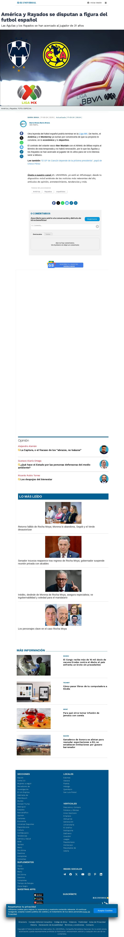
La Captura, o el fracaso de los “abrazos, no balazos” (50, 450)
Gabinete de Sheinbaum (22, 796)
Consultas (21, 859)
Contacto (90, 925)
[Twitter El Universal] (76, 874)
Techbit (20, 844)
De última (21, 850)
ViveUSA (67, 836)
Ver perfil (33, 125)
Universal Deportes (25, 824)
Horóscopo (68, 845)
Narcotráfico (22, 813)
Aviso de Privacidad (97, 922)
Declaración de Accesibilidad (51, 925)
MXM (19, 842)
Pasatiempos (69, 842)
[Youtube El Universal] (83, 874)
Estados (20, 810)
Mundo (20, 801)
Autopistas (22, 856)
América (36, 191)
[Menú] (105, 3)
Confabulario (22, 833)
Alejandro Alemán (27, 446)
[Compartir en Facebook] (21, 133)
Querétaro (67, 789)
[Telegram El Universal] (64, 874)
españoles (60, 191)
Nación (20, 778)
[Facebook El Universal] (70, 874)
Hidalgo (66, 786)
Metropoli (21, 807)
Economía (21, 821)
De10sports (68, 830)
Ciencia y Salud (24, 839)
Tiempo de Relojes (25, 883)
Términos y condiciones (74, 925)
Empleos (67, 816)
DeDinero (67, 833)
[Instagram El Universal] (89, 874)
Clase (19, 866)
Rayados (48, 191)
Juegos (66, 839)
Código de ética (60, 922)
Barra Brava (33, 117)
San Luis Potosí (70, 792)
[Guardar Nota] (21, 156)
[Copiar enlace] (21, 152)
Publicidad (82, 922)
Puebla (66, 783)
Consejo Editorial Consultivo (40, 922)
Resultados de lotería (69, 849)
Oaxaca (66, 781)
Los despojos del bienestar (36, 479)
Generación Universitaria (68, 823)
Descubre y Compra (72, 807)
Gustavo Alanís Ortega (29, 460)
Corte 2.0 (21, 781)
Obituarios (67, 819)
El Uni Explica (23, 792)
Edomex (66, 778)
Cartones (21, 818)
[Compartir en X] (21, 138)
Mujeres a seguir (24, 783)
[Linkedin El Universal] (101, 874)
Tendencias (22, 836)
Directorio (23, 922)
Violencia (73, 922)
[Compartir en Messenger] (21, 147)
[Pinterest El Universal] (95, 874)
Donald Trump (23, 804)
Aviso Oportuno (70, 813)
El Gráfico (67, 828)
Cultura (20, 830)
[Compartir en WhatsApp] (21, 142)
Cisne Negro (22, 886)
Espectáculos (23, 827)
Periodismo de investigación (23, 787)
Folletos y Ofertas (71, 810)
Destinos (21, 853)
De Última (21, 875)
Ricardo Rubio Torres (29, 475)
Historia (33, 925)
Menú (19, 847)
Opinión (23, 440)
